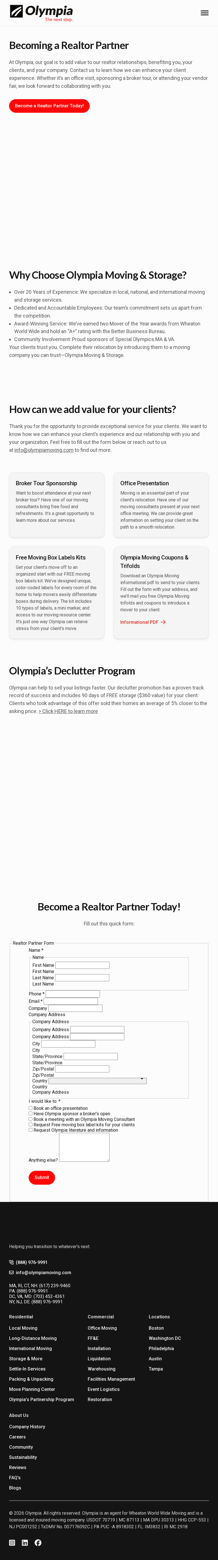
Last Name (43, 977)
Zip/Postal (43, 1069)
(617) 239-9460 (54, 1285)
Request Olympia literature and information (75, 1130)
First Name (43, 965)
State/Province (48, 1056)
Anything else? (44, 1160)
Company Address (51, 1029)
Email (36, 1001)
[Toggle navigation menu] (204, 12)
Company (38, 1008)
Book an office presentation (60, 1108)
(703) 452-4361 (49, 1296)
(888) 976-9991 (32, 1262)
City (36, 1043)
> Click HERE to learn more (68, 711)
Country (40, 1081)
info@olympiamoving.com (44, 450)
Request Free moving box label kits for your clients (83, 1124)
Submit (42, 1177)
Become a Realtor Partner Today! (49, 105)
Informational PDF (139, 622)
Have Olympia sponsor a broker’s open (71, 1113)
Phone (37, 994)
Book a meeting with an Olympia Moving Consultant (83, 1119)
